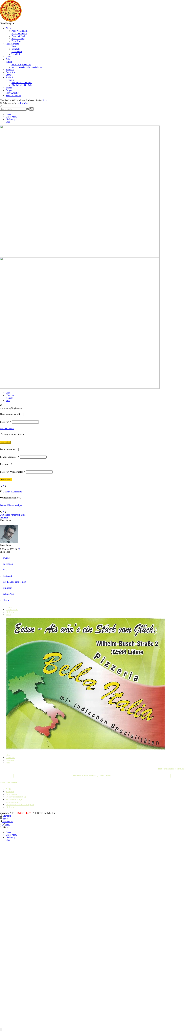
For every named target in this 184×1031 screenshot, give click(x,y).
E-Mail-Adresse (9, 456)
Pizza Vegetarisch (19, 31)
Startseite (4, 517)
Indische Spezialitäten (21, 64)
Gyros (8, 56)
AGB (8, 789)
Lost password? (7, 428)
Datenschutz (12, 802)
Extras (9, 75)
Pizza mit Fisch (18, 36)
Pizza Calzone (18, 38)
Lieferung (10, 119)
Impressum (11, 794)
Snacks (9, 87)
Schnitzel (10, 69)
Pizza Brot (16, 41)
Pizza (8, 28)
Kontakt (9, 398)
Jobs (8, 400)
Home (8, 114)
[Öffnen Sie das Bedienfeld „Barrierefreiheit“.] (1, 1029)
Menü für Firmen (13, 95)
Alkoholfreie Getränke (22, 82)
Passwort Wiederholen (12, 471)
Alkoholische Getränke (22, 85)
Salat (8, 59)
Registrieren (6, 479)
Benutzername (9, 449)
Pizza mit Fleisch (19, 33)
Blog (8, 392)
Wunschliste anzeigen (11, 505)
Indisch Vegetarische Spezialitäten (27, 67)
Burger (9, 90)
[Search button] (31, 109)
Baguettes (10, 72)
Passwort (5, 421)
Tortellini (16, 54)
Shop (8, 122)
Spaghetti (16, 49)
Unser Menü (11, 116)
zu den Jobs (22, 103)
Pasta (14, 46)
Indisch (9, 62)
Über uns (10, 395)
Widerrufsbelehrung (16, 797)
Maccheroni (17, 51)
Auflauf (9, 77)
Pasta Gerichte (12, 44)
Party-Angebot (12, 93)
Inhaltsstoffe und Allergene (20, 804)
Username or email (11, 414)
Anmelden (5, 442)
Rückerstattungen (15, 799)
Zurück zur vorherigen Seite (12, 515)
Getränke (10, 80)
